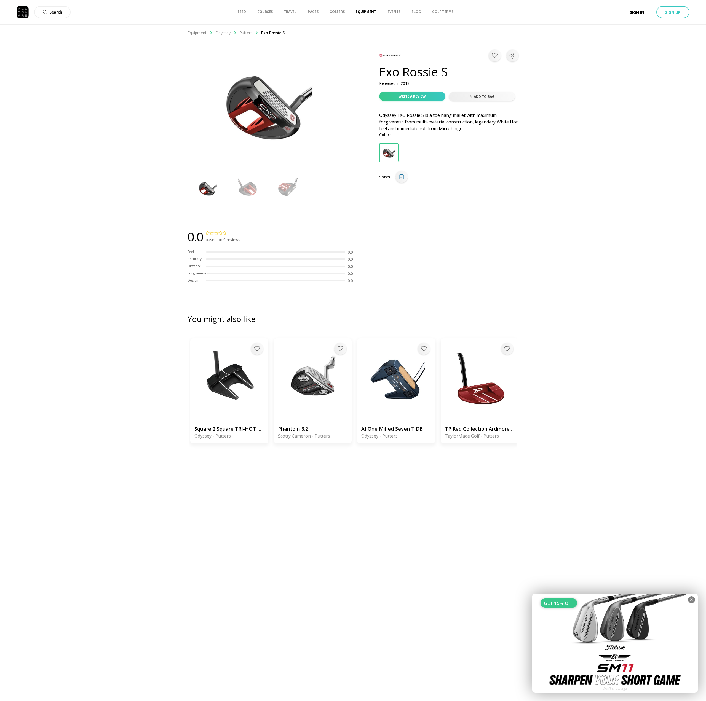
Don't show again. (616, 688)
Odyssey (223, 32)
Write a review (412, 96)
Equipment (197, 32)
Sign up (673, 12)
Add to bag (484, 96)
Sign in (637, 12)
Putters (245, 32)
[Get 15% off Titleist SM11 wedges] (615, 643)
